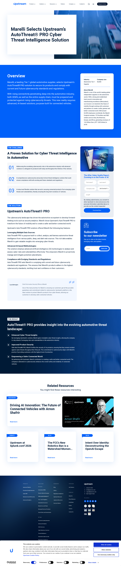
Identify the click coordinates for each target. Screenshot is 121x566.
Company (71, 4)
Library (55, 490)
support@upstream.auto (91, 491)
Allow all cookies (106, 544)
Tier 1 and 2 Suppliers (42, 499)
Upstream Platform (27, 487)
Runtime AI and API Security (29, 496)
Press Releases (72, 499)
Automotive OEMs (42, 489)
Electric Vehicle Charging (43, 493)
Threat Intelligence (42, 533)
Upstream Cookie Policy (31, 555)
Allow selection (106, 550)
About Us (71, 495)
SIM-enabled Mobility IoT (43, 496)
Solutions (42, 4)
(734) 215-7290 (89, 487)
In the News (71, 502)
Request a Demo (102, 4)
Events (70, 505)
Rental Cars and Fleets (43, 505)
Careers (70, 508)
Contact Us (82, 4)
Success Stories (57, 503)
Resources (52, 4)
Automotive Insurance (43, 502)
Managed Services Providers (44, 509)
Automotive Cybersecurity (43, 536)
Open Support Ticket (90, 493)
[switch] (50, 562)
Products (31, 4)
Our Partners (71, 487)
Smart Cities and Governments (44, 512)
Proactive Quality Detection (28, 490)
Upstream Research (58, 496)
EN (93, 4)
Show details (92, 562)
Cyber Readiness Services (43, 530)
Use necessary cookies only (106, 554)
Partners (63, 4)
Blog (55, 487)
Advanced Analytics (27, 500)
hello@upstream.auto (90, 489)
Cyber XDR (25, 493)
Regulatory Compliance (43, 539)
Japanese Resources (58, 500)
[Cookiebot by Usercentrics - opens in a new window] (11, 562)
